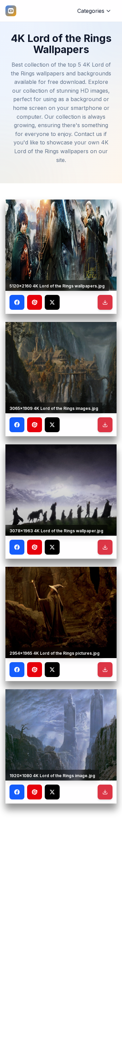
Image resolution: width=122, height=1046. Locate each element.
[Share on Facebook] (16, 302)
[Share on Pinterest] (34, 302)
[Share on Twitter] (52, 302)
